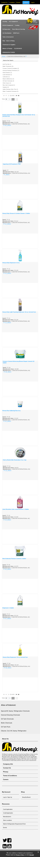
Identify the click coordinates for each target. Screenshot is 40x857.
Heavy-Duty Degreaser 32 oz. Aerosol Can (15, 657)
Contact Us (4, 2)
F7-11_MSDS (7, 224)
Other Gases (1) (7, 83)
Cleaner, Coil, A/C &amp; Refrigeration (13, 731)
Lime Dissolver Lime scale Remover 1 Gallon (15, 509)
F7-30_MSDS (7, 569)
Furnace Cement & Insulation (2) (11, 68)
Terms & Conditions (10, 775)
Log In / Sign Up (7, 797)
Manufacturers (7, 816)
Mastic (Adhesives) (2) (8, 78)
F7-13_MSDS (7, 322)
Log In (32, 2)
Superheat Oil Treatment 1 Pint (12, 164)
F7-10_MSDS (7, 273)
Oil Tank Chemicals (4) (8, 81)
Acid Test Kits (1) (7, 64)
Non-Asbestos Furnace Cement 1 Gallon (14, 558)
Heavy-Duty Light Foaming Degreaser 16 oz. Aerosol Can (19, 312)
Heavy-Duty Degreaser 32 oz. (11, 262)
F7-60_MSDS (7, 125)
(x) (26, 56)
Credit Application (8, 813)
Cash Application (8, 809)
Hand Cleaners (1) (7, 72)
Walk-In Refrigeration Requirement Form (14, 824)
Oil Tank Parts (5, 727)
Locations (12, 2)
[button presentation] (10, 99)
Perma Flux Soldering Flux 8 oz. (11, 410)
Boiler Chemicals (6, 723)
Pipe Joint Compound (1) (9, 85)
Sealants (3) (6, 87)
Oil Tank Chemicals (7, 719)
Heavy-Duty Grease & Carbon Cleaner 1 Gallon (16, 213)
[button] (32, 10)
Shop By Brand (26, 797)
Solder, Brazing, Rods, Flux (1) (10, 89)
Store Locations (7, 820)
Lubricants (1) (6, 76)
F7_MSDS (6, 174)
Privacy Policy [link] (20, 855)
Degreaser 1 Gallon (8, 608)
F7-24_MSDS (7, 470)
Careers (26, 2)
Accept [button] (31, 855)
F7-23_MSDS (7, 520)
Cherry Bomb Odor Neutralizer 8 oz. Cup (14, 460)
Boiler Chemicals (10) (8, 66)
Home (3, 56)
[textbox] (7, 99)
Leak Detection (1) (7, 74)
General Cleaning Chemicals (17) (11, 70)
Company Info (8, 764)
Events (18, 2)
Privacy (5, 772)
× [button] (38, 852)
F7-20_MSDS (7, 421)
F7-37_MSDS (7, 618)
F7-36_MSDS (7, 668)
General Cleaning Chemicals (10, 715)
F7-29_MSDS (7, 372)
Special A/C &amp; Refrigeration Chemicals (15, 711)
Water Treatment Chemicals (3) (10, 91)
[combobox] (8, 99)
